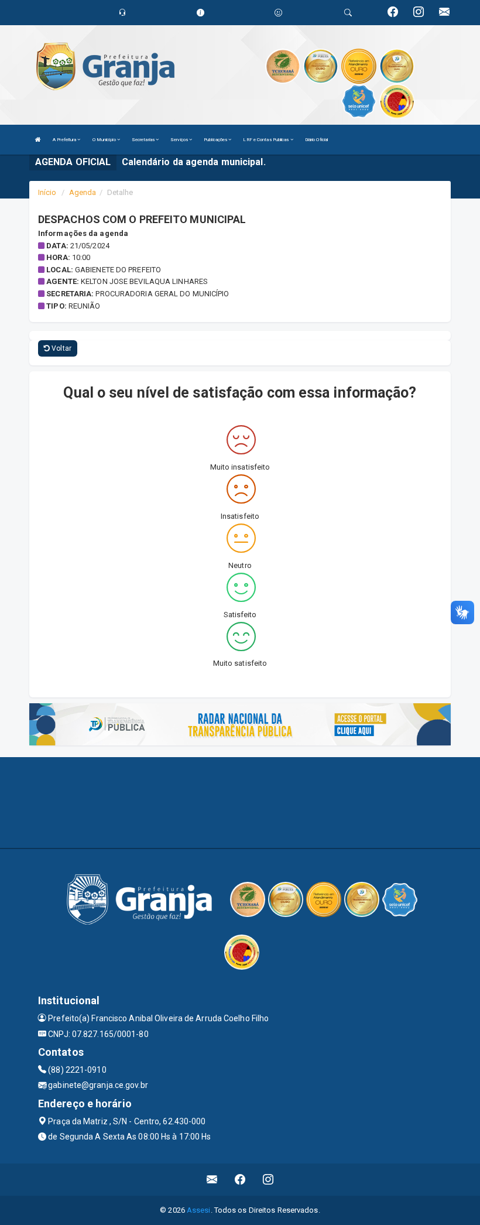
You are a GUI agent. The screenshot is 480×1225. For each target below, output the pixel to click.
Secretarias (144, 139)
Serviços (179, 139)
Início (47, 192)
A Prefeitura (65, 139)
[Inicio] (38, 140)
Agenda (83, 192)
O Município (104, 139)
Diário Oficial (316, 139)
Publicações (216, 139)
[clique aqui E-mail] (212, 1179)
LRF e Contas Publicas (266, 139)
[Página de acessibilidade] (278, 12)
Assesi (199, 1210)
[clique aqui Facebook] (240, 1179)
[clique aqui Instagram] (268, 1179)
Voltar (60, 348)
